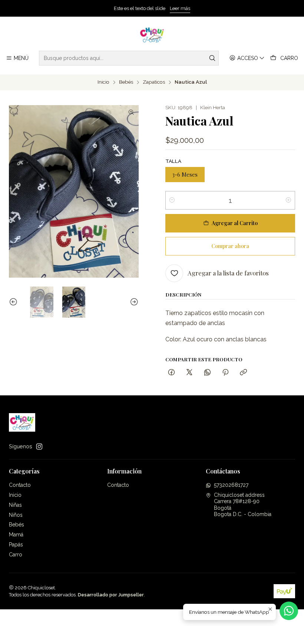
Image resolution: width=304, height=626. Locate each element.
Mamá (16, 535)
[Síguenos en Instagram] (39, 446)
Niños (16, 515)
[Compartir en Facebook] (171, 372)
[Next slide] (133, 302)
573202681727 (231, 485)
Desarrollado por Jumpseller (111, 594)
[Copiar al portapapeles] (243, 372)
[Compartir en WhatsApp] (207, 372)
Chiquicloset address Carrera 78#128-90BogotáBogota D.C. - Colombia (242, 505)
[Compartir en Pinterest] (225, 372)
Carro (15, 555)
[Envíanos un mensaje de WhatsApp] (289, 611)
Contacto (20, 485)
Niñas (15, 505)
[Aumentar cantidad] (288, 200)
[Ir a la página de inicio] (152, 35)
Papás (16, 545)
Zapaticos (154, 82)
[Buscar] (212, 58)
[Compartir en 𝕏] (189, 372)
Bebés (126, 82)
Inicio (103, 82)
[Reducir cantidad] (172, 200)
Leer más (180, 8)
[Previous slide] (14, 302)
